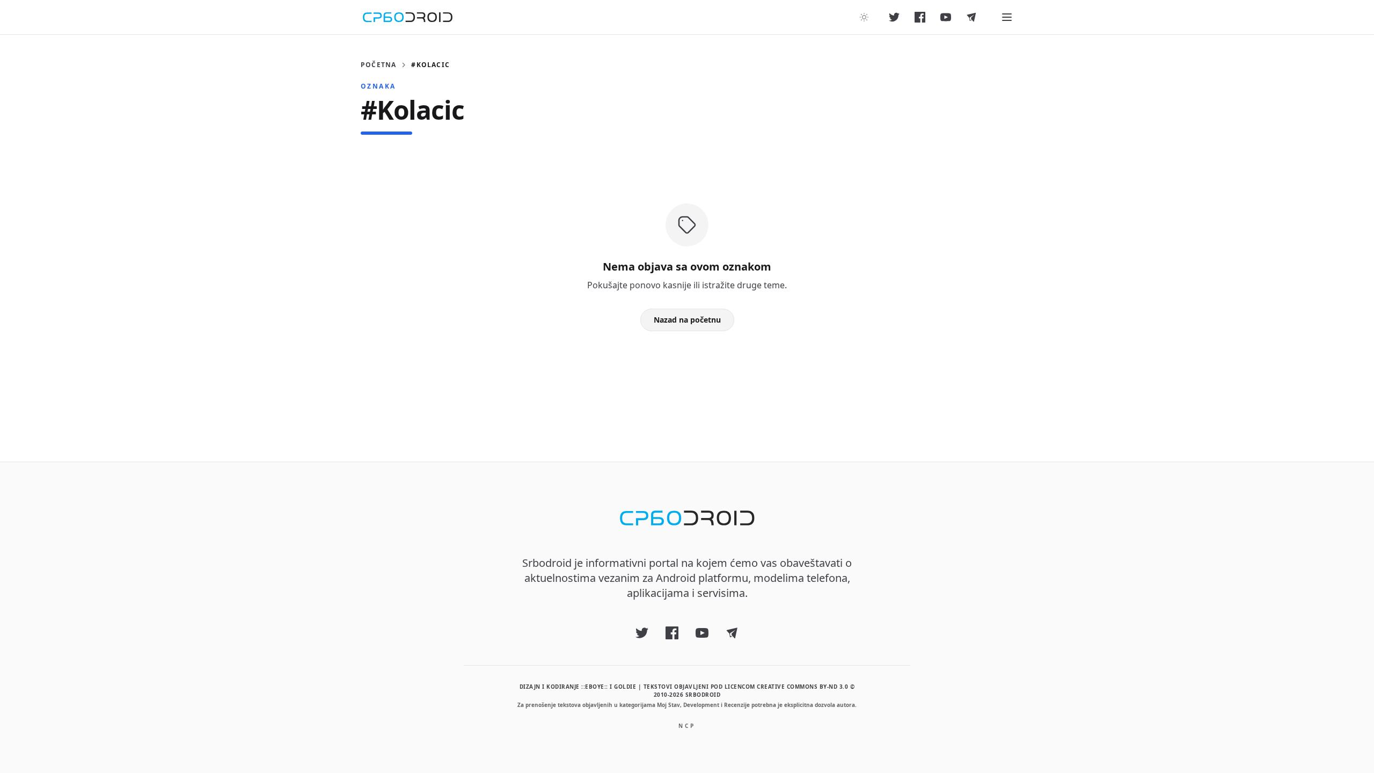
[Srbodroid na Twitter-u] (894, 17)
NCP (687, 726)
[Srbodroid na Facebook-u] (920, 17)
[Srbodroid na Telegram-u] (971, 17)
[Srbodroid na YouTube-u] (946, 17)
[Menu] (1007, 17)
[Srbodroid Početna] (408, 17)
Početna (378, 65)
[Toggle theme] (864, 17)
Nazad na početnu (687, 320)
